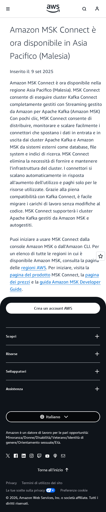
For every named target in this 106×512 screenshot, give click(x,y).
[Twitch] (39, 456)
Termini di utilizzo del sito (42, 483)
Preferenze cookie (74, 490)
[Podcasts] (55, 456)
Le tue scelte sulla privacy (25, 490)
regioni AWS (33, 267)
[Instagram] (32, 456)
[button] (53, 308)
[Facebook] (16, 456)
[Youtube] (47, 456)
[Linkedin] (24, 456)
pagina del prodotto (30, 274)
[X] (8, 456)
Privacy (11, 483)
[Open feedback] (100, 256)
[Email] (63, 456)
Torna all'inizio (50, 469)
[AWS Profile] (97, 9)
